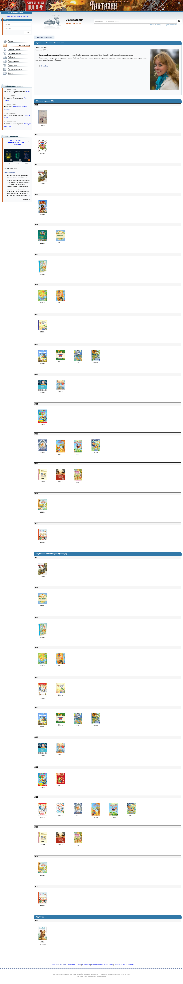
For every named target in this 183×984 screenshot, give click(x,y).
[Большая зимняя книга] (60, 813)
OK (27, 33)
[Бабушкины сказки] (42, 241)
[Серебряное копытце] (42, 361)
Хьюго (28, 92)
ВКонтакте (108, 965)
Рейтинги (11, 57)
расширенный (171, 25)
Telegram (118, 965)
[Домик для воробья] (60, 452)
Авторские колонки (15, 69)
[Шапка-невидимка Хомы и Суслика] (60, 240)
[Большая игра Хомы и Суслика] (60, 360)
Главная (11, 41)
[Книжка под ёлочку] (60, 783)
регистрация (11, 16)
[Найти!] (179, 21)
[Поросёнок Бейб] (42, 151)
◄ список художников (44, 37)
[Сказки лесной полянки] (96, 450)
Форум (10, 73)
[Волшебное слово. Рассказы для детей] (78, 480)
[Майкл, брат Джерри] (42, 939)
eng (57, 965)
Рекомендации (13, 61)
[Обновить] (29, 142)
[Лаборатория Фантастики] (53, 22)
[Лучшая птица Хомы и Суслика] (60, 300)
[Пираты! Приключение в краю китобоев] (42, 212)
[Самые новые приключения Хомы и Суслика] (42, 300)
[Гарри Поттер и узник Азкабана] (8, 161)
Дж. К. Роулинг (15, 140)
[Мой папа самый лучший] (60, 389)
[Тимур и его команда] (42, 123)
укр (64, 965)
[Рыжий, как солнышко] (42, 450)
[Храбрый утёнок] (42, 272)
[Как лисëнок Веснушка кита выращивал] (42, 510)
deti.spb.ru (44, 66)
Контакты (86, 965)
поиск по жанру (155, 25)
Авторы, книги (24, 45)
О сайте (52, 965)
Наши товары (128, 965)
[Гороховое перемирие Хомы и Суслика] (96, 360)
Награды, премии (14, 53)
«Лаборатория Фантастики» (96, 976)
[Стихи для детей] (42, 815)
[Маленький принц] (42, 390)
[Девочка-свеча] (42, 479)
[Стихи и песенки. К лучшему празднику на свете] (42, 422)
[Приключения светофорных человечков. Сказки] (42, 540)
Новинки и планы (14, 49)
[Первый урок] (42, 696)
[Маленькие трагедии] (60, 479)
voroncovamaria (9, 173)
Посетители (12, 65)
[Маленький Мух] (42, 330)
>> (29, 195)
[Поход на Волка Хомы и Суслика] (78, 360)
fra (61, 965)
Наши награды (97, 965)
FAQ (79, 965)
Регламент (72, 965)
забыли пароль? (23, 16)
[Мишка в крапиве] (78, 452)
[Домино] (42, 181)
